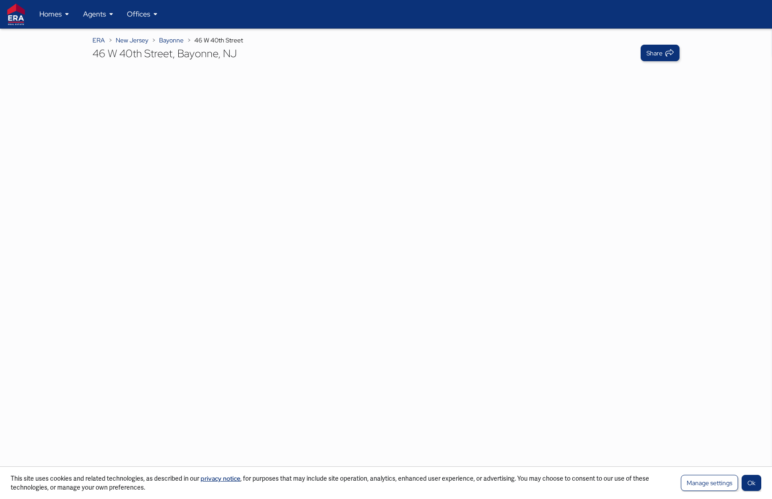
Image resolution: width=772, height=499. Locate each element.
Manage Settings (709, 483)
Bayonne (171, 40)
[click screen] (386, 264)
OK (751, 483)
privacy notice (220, 478)
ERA (98, 40)
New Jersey (132, 40)
